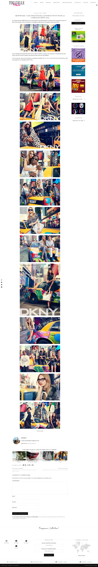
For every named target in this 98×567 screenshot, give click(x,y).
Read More (78, 23)
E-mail (14, 502)
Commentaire (16, 480)
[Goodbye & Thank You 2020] (60, 455)
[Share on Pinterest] (29, 465)
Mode (42, 2)
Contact (93, 2)
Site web (14, 507)
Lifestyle (78, 2)
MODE (44, 13)
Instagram (33, 443)
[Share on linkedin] (33, 465)
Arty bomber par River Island (19, 461)
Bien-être (56, 2)
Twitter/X (12, 562)
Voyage (85, 2)
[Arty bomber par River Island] (19, 455)
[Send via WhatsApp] (31, 465)
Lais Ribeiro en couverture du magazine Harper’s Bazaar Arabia (24, 470)
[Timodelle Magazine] (17, 3)
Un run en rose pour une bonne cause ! (32, 461)
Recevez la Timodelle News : (49, 548)
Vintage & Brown (46, 460)
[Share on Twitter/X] (27, 465)
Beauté (48, 2)
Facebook (62, 562)
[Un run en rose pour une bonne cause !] (33, 455)
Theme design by (91, 565)
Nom (13, 496)
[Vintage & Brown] (47, 455)
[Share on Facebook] (25, 465)
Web (28, 443)
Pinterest (86, 562)
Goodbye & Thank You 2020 (60, 461)
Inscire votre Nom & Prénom (49, 543)
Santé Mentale (67, 2)
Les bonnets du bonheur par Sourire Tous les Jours (55, 469)
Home (36, 2)
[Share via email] (23, 465)
